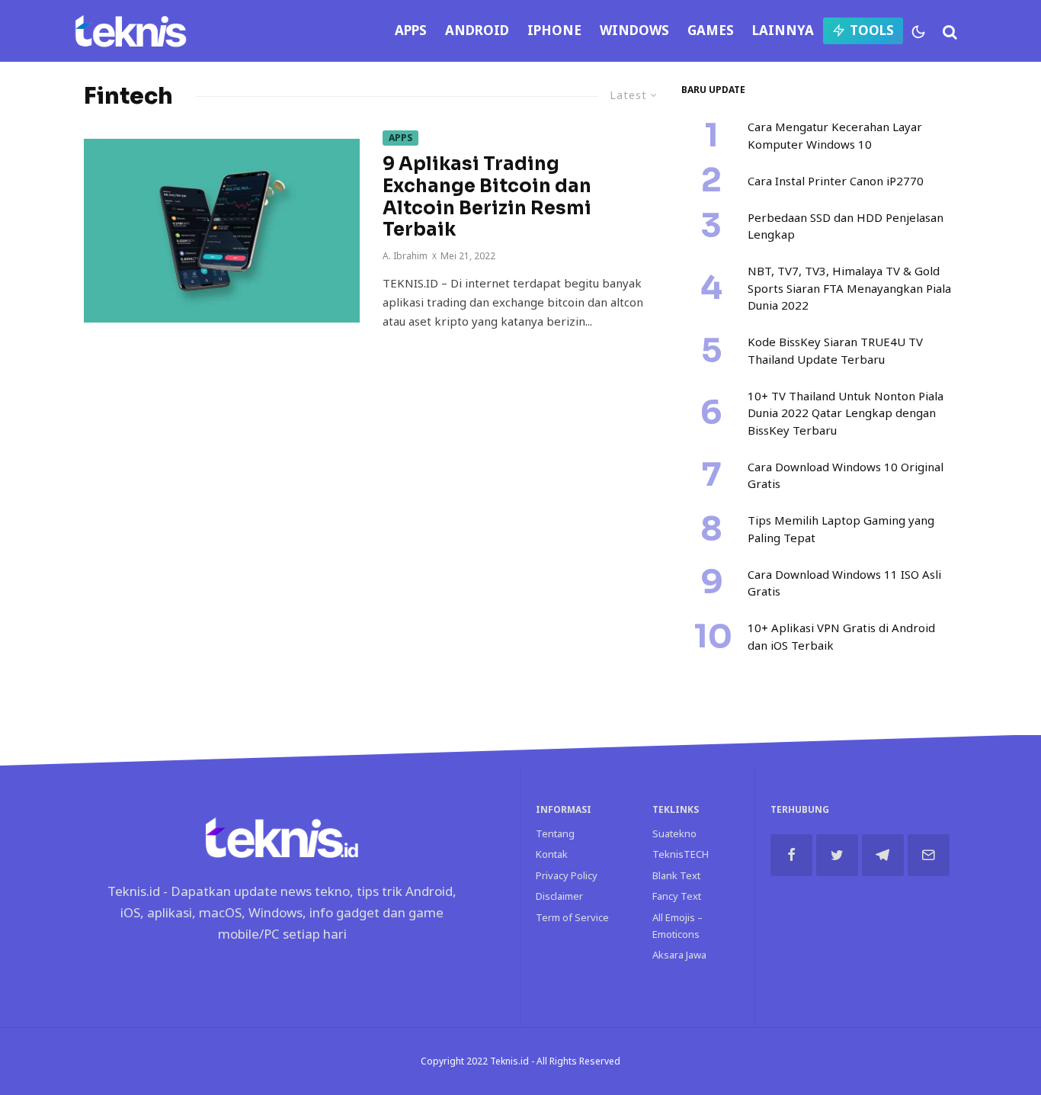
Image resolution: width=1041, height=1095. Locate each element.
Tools (872, 30)
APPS (411, 30)
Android (477, 30)
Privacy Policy (566, 875)
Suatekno (674, 833)
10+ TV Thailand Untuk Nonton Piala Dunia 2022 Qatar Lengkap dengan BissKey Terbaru (845, 413)
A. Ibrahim (405, 255)
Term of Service (572, 917)
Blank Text (676, 875)
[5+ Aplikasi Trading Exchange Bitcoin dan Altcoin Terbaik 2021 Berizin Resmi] (222, 231)
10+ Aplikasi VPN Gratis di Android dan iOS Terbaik (841, 636)
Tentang (555, 833)
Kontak (552, 854)
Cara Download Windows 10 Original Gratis (845, 475)
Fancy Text (676, 896)
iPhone (554, 30)
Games (710, 30)
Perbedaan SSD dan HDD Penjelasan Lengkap (845, 226)
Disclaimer (559, 896)
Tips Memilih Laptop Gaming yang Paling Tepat (841, 528)
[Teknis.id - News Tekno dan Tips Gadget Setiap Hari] (131, 31)
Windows (634, 30)
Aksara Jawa (679, 955)
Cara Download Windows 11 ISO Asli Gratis (844, 583)
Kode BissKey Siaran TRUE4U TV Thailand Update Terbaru (835, 350)
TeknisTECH (680, 854)
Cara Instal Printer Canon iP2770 (836, 180)
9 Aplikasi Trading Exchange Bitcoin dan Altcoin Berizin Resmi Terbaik (487, 197)
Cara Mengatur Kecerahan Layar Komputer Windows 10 (835, 135)
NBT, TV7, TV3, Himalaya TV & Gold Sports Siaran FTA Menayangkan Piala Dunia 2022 (849, 288)
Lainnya (783, 30)
